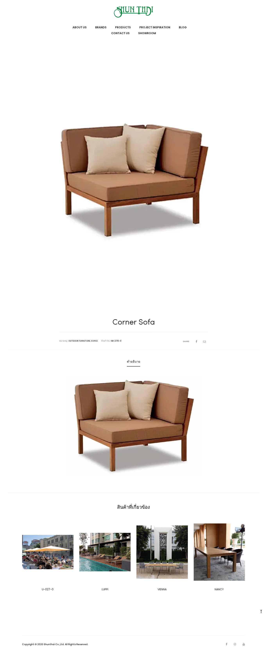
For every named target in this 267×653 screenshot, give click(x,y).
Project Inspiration (154, 27)
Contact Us (120, 33)
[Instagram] (235, 644)
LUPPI (105, 589)
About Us (80, 27)
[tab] (133, 362)
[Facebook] (226, 644)
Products (123, 27)
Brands (101, 27)
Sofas (94, 340)
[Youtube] (244, 644)
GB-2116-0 (116, 340)
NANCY (219, 589)
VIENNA (162, 589)
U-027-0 (48, 589)
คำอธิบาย (133, 361)
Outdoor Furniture (79, 340)
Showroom (147, 33)
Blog (183, 27)
